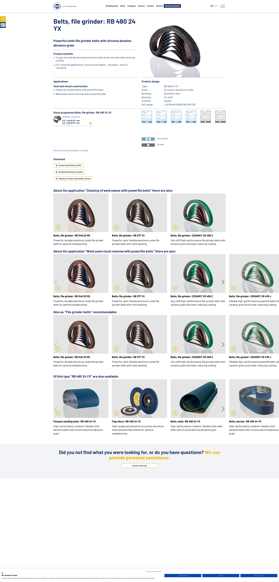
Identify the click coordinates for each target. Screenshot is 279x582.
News (122, 6)
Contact (150, 6)
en (216, 6)
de (211, 6)
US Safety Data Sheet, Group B (70, 172)
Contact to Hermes (139, 465)
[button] (223, 282)
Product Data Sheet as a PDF (69, 165)
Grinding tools (112, 6)
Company (131, 6)
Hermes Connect (172, 6)
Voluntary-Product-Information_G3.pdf (74, 178)
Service (159, 6)
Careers (141, 6)
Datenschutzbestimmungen (153, 571)
